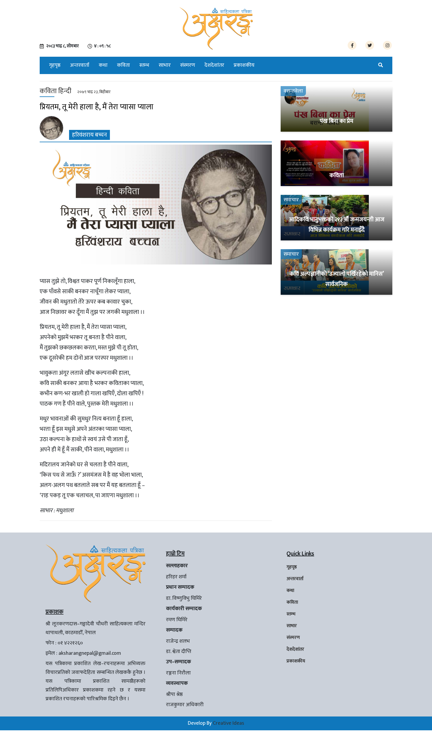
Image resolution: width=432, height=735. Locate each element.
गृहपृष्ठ (55, 65)
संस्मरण (187, 65)
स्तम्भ (144, 65)
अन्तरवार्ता (79, 65)
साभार (165, 65)
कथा (103, 65)
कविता (123, 65)
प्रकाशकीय (244, 65)
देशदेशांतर (214, 65)
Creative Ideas (228, 723)
